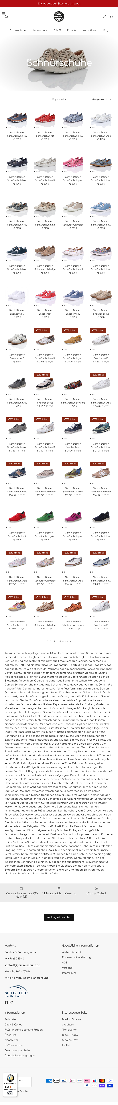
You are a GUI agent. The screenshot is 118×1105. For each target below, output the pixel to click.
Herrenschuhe (39, 30)
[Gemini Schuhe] (59, 16)
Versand (67, 968)
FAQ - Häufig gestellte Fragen (24, 1029)
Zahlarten (11, 1019)
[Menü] (15, 1074)
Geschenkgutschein (17, 1050)
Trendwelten (69, 1029)
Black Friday (70, 1035)
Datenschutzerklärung (76, 957)
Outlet (66, 1045)
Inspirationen (90, 30)
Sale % (57, 30)
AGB (64, 962)
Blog (105, 30)
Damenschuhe (18, 30)
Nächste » (65, 641)
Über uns (10, 1035)
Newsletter (11, 1040)
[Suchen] (6, 16)
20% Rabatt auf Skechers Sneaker (59, 3)
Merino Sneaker (72, 1019)
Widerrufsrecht (71, 952)
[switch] (10, 1093)
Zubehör (72, 30)
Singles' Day (70, 1040)
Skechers (68, 1024)
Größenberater (14, 1045)
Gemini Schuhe (20, 1091)
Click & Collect (14, 1024)
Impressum (69, 973)
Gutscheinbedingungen (20, 1055)
